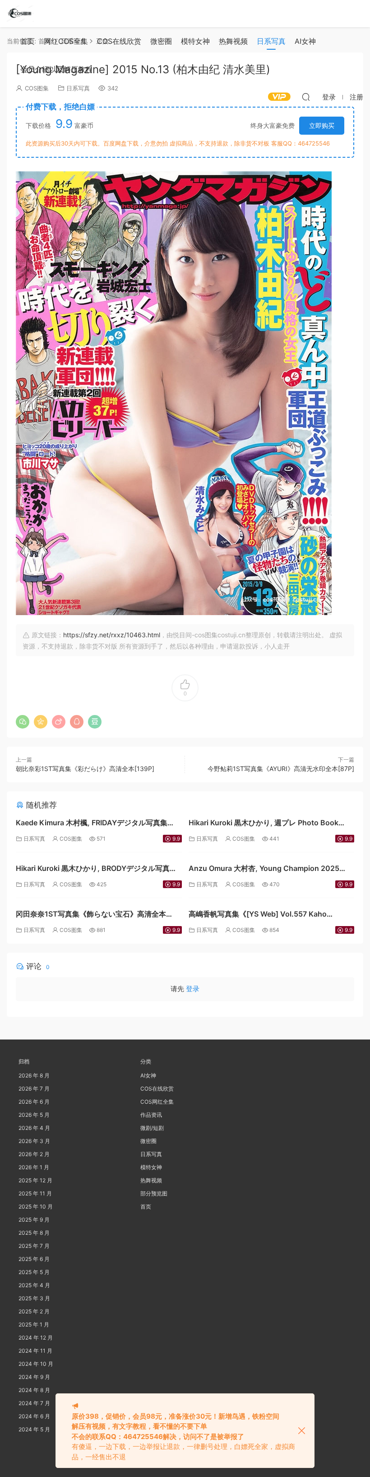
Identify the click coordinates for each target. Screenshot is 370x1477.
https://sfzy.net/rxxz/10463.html (111, 635)
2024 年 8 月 (34, 1390)
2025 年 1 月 (33, 1324)
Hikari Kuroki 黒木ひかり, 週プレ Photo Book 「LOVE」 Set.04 (263, 823)
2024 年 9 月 (34, 1377)
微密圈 (161, 41)
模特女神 (195, 41)
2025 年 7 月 (34, 1245)
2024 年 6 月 (34, 1416)
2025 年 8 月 (34, 1232)
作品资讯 (151, 1114)
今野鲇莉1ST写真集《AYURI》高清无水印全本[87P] (281, 768)
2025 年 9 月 (34, 1219)
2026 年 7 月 (34, 1088)
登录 (192, 988)
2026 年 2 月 (34, 1154)
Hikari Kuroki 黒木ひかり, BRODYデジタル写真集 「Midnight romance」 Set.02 (96, 869)
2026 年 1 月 (33, 1167)
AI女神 (305, 41)
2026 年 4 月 (34, 1127)
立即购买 (321, 125)
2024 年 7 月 (34, 1403)
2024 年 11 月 (35, 1350)
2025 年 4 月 (34, 1285)
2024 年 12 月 (35, 1337)
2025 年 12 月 (35, 1180)
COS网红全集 (157, 1101)
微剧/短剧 (152, 1127)
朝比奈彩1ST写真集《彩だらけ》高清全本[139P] (85, 768)
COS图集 (71, 838)
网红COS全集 (66, 41)
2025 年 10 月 (35, 1206)
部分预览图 (153, 1193)
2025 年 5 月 (34, 1272)
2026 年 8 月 (34, 1075)
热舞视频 (233, 41)
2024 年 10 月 (35, 1363)
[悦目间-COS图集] (20, 13)
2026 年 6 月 (34, 1101)
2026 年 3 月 (34, 1141)
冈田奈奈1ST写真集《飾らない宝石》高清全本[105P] (91, 915)
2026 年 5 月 (34, 1114)
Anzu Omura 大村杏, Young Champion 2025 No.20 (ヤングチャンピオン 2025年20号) (264, 869)
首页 (27, 41)
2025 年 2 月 (34, 1311)
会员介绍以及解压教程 (56, 69)
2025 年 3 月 (34, 1298)
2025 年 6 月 (34, 1259)
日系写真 (271, 41)
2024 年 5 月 (34, 1429)
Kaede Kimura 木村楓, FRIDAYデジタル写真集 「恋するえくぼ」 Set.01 (91, 823)
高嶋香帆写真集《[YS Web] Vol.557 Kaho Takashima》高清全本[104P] (258, 915)
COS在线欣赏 (119, 41)
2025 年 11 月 (35, 1193)
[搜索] (305, 96)
